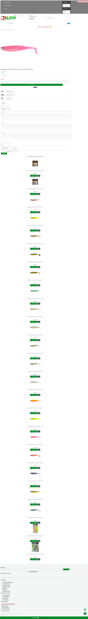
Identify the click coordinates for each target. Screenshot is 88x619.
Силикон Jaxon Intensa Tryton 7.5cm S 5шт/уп (35, 517)
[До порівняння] (39, 176)
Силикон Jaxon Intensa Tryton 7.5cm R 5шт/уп (35, 499)
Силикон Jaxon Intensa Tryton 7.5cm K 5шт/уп (35, 389)
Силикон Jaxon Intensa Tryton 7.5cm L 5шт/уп (35, 407)
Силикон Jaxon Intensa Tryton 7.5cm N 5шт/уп (35, 444)
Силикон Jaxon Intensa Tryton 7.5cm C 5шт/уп (35, 243)
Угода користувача (6, 583)
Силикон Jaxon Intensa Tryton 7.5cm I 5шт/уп (35, 353)
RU (56, 12)
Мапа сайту (5, 588)
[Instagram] (2, 574)
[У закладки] (37, 176)
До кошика (34, 175)
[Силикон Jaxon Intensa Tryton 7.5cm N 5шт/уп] (35, 50)
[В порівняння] (68, 85)
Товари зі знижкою (6, 591)
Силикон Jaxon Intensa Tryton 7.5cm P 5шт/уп (35, 480)
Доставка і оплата (7, 2)
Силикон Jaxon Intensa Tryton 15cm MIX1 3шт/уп (35, 535)
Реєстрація (64, 11)
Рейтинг (2, 143)
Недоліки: (2, 123)
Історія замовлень (6, 596)
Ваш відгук (3, 132)
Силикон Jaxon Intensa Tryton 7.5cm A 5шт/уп (35, 206)
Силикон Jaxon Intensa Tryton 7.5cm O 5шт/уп (35, 462)
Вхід (63, 12)
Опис (3, 101)
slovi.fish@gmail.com (30, 15)
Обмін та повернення (8, 5)
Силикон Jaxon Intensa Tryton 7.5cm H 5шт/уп (35, 334)
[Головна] (0, 28)
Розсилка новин (6, 599)
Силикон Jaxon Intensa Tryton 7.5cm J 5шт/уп (35, 371)
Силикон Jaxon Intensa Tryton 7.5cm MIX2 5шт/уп (35, 188)
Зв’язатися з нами (6, 585)
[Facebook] (1, 574)
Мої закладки (5, 598)
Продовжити (4, 153)
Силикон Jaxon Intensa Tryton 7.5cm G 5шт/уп (35, 316)
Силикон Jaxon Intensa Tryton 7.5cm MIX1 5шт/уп (35, 170)
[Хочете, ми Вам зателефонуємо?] (85, 613)
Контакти (5, 8)
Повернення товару (6, 586)
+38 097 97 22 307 (31, 18)
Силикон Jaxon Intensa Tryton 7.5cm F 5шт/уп (35, 298)
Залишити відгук (3, 74)
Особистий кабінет (6, 595)
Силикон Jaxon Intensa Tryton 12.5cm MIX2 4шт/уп (35, 553)
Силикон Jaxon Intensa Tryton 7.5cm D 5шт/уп (35, 261)
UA (58, 12)
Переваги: (2, 113)
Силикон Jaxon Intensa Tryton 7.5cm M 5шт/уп (35, 426)
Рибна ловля (11, 23)
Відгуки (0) (4, 103)
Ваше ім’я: (3, 109)
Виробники (5, 589)
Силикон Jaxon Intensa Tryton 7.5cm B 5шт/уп (35, 225)
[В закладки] (64, 85)
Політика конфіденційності (8, 582)
